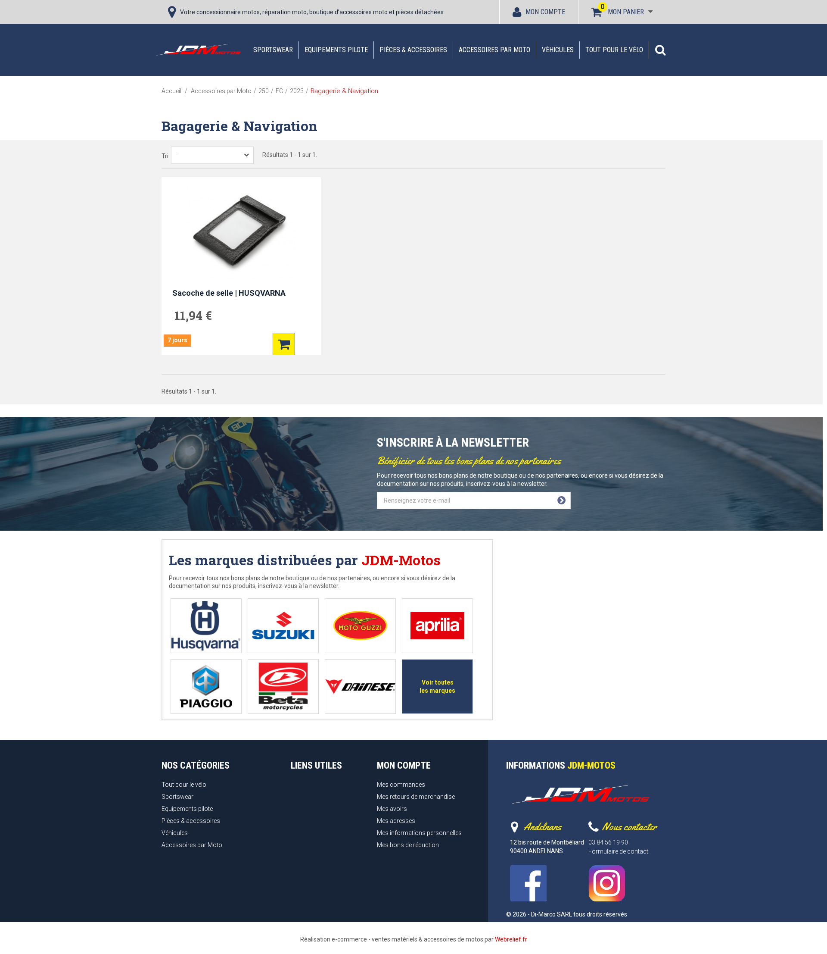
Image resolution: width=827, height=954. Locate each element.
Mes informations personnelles (419, 832)
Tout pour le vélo (614, 50)
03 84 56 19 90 (608, 842)
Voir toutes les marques (437, 686)
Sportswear (273, 50)
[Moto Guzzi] (360, 626)
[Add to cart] (284, 344)
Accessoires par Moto (494, 50)
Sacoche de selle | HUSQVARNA (229, 292)
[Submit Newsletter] (561, 500)
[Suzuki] (283, 626)
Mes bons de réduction (408, 844)
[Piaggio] (206, 686)
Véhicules (558, 50)
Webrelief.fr (511, 939)
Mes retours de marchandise (416, 796)
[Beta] (283, 686)
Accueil (171, 91)
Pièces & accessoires (413, 50)
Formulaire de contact (618, 851)
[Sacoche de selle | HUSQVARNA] (241, 233)
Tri (165, 156)
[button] (660, 50)
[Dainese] (360, 686)
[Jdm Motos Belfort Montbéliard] (198, 49)
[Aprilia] (437, 626)
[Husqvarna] (206, 626)
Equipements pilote (336, 50)
